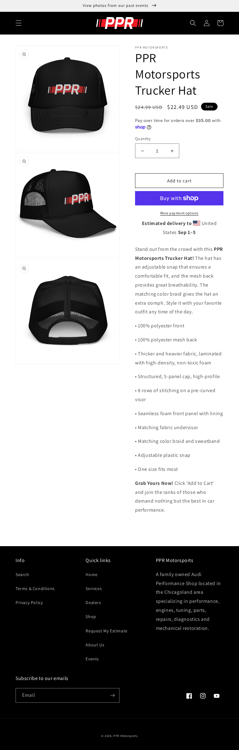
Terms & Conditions (35, 588)
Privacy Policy (29, 602)
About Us (95, 645)
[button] (19, 23)
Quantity (143, 138)
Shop (91, 616)
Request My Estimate (106, 631)
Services (94, 588)
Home (91, 574)
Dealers (93, 602)
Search (22, 574)
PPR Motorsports (125, 736)
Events (92, 659)
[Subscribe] (112, 695)
